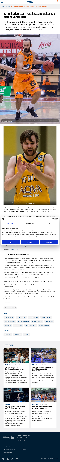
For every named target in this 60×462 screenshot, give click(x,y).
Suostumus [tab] (10, 223)
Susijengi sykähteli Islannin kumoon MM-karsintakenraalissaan (15, 408)
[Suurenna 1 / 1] (54, 128)
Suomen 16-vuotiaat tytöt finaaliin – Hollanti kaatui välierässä (42, 408)
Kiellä (11, 242)
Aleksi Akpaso (9, 317)
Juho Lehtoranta (38, 321)
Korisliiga (8, 334)
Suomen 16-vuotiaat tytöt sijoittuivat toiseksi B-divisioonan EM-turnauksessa (42, 369)
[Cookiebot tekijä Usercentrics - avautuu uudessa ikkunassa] (52, 219)
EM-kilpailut (35, 364)
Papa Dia (8, 325)
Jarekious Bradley (24, 321)
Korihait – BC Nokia (15, 302)
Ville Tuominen (45, 325)
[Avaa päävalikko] (2, 2)
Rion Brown (19, 325)
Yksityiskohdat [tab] (30, 223)
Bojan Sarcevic (34, 317)
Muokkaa (29, 242)
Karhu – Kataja (14, 249)
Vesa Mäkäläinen (31, 325)
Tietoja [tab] (49, 223)
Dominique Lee (47, 317)
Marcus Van (50, 321)
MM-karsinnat (8, 364)
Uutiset (8, 6)
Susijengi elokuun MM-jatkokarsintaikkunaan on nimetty (15, 368)
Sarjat (27, 334)
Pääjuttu (18, 334)
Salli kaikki (49, 242)
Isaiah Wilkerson (10, 321)
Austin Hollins (22, 317)
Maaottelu (7, 404)
